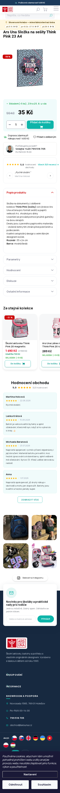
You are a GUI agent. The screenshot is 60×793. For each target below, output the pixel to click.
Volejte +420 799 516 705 (30, 148)
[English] (28, 738)
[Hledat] (38, 9)
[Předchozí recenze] (10, 175)
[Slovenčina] (21, 738)
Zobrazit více (30, 499)
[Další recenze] (50, 175)
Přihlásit (45, 618)
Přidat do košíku (40, 122)
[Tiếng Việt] (49, 738)
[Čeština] (14, 738)
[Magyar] (13, 745)
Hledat (51, 15)
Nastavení (30, 774)
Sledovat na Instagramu (32, 577)
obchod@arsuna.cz (21, 725)
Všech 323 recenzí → (48, 164)
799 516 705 (17, 718)
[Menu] (56, 9)
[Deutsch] (35, 738)
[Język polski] (6, 745)
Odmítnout (15, 784)
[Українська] (42, 738)
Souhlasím (44, 784)
